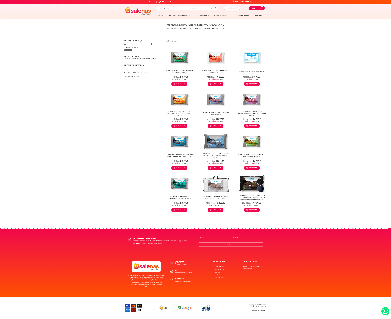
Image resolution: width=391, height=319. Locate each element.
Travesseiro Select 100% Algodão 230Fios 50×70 (215, 113)
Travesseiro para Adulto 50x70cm (214, 28)
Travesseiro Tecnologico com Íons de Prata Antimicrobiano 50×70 (179, 155)
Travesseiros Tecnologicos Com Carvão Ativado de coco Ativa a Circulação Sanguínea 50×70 (252, 197)
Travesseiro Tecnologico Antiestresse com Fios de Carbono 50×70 (252, 113)
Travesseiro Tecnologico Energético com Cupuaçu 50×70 (251, 155)
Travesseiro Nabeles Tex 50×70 (251, 71)
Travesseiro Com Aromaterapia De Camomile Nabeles (179, 71)
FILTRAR (128, 50)
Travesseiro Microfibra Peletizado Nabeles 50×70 (215, 71)
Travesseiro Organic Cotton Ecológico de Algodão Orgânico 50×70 (179, 113)
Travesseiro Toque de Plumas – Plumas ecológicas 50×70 (215, 197)
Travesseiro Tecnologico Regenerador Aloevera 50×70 (179, 197)
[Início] (168, 28)
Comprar (180, 84)
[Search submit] (216, 8)
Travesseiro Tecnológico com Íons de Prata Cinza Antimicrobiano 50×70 (215, 155)
